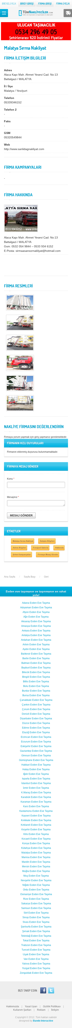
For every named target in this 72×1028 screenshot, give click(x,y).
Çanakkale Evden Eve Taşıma (36, 700)
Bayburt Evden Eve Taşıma (36, 667)
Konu (10, 478)
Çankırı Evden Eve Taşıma (36, 704)
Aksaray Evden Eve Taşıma (36, 621)
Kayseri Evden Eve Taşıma (36, 815)
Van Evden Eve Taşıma (36, 959)
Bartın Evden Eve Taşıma (36, 658)
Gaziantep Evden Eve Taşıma (36, 750)
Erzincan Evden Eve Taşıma (36, 737)
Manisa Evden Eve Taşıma (36, 857)
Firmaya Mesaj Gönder (48, 554)
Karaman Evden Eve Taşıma (36, 801)
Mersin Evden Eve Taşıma (36, 866)
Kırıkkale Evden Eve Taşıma (36, 820)
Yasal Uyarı (31, 1006)
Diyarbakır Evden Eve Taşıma (36, 718)
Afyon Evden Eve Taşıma (36, 612)
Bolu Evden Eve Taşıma (36, 686)
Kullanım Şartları (22, 1009)
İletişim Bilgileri (47, 541)
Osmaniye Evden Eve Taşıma (36, 894)
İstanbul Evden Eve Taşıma (36, 783)
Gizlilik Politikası (52, 1006)
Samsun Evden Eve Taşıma (36, 908)
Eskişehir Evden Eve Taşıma (36, 746)
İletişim (55, 1009)
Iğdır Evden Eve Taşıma (36, 774)
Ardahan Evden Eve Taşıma (36, 639)
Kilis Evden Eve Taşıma (36, 834)
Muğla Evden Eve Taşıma (36, 871)
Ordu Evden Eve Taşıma (36, 889)
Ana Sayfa (9, 576)
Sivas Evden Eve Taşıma (36, 922)
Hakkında (59, 547)
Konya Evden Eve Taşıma (36, 843)
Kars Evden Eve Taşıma (36, 806)
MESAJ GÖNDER (21, 515)
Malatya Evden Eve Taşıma (36, 852)
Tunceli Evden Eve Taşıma (36, 949)
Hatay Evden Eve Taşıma (36, 769)
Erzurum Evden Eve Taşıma (36, 741)
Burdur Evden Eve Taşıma (36, 690)
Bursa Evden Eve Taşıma (36, 695)
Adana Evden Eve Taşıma (36, 602)
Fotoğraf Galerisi (40, 547)
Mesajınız (13, 497)
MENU (4, 13)
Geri (46, 576)
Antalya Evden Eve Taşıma (36, 635)
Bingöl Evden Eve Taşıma (36, 676)
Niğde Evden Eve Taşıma (36, 885)
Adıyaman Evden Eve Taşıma (36, 607)
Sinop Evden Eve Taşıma (36, 917)
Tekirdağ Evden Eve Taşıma (36, 935)
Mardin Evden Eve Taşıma (36, 861)
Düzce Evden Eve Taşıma (36, 723)
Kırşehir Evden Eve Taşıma (36, 829)
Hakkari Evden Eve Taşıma (36, 764)
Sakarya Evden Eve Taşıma (36, 903)
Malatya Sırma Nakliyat (23, 541)
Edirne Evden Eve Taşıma (36, 727)
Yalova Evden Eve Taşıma (36, 963)
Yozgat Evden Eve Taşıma (36, 968)
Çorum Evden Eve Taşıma (36, 709)
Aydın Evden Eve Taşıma (36, 649)
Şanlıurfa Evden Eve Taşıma (36, 926)
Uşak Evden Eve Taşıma (36, 954)
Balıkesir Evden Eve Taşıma (36, 653)
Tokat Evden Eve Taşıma (36, 940)
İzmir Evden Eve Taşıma (36, 787)
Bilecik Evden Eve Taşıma (36, 672)
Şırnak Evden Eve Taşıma (36, 931)
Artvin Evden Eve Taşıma (36, 644)
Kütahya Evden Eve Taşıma (36, 848)
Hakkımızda (12, 1006)
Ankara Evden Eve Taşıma (36, 630)
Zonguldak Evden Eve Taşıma (36, 972)
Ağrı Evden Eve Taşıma (36, 616)
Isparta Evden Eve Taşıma (36, 778)
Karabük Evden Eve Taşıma (36, 797)
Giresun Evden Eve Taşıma (36, 755)
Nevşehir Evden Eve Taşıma (36, 880)
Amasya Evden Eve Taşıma (36, 626)
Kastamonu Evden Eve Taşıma (36, 811)
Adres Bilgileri (19, 547)
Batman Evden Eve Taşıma (36, 663)
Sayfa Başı (29, 576)
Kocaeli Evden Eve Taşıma (36, 838)
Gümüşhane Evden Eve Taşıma (36, 760)
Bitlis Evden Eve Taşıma (36, 681)
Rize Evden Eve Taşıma (36, 898)
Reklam (41, 1009)
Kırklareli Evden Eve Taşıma (36, 824)
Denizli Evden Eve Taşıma (36, 713)
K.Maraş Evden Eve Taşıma (36, 792)
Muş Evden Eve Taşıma (36, 875)
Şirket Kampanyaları (22, 554)
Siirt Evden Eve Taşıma (36, 912)
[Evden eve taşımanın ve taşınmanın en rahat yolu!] (36, 15)
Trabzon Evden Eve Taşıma (36, 945)
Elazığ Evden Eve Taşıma (36, 732)
